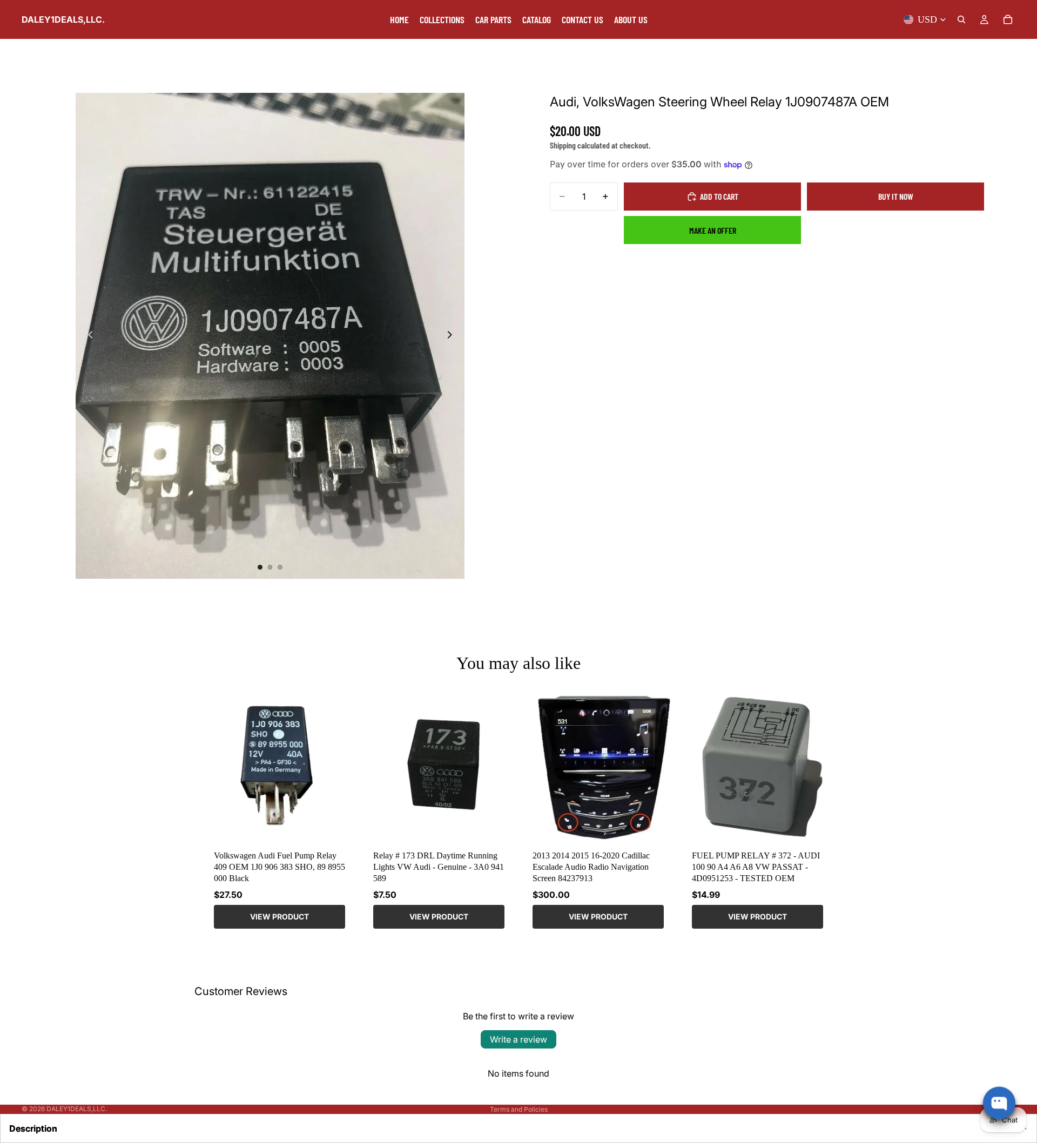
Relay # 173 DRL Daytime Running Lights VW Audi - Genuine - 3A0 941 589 (438, 867)
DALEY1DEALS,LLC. (76, 1109)
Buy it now (895, 196)
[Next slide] (452, 336)
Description (33, 1128)
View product (279, 916)
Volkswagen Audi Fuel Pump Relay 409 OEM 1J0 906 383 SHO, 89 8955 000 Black (279, 867)
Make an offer (712, 230)
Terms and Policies (519, 1109)
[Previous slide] (87, 336)
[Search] (961, 19)
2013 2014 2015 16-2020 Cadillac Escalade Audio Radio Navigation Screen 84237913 (591, 867)
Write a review (518, 1039)
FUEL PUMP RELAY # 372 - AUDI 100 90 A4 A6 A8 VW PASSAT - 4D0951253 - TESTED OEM (756, 867)
